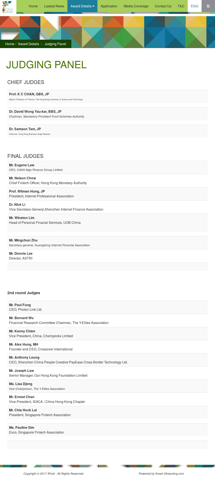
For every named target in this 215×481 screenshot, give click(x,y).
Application (109, 6)
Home (33, 6)
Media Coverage (136, 6)
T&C (181, 6)
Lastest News (54, 6)
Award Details (81, 6)
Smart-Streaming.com (169, 473)
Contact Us (163, 6)
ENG (194, 6)
